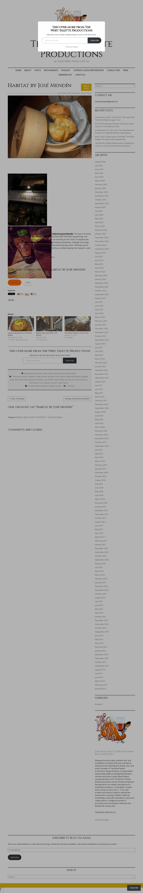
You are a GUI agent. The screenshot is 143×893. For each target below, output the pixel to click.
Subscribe (94, 40)
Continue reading (71, 47)
